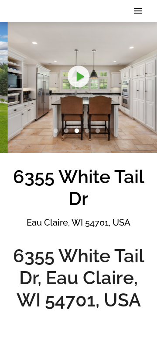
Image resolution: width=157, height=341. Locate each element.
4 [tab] (89, 131)
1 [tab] (57, 131)
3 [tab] (78, 131)
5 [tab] (99, 131)
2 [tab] (68, 131)
